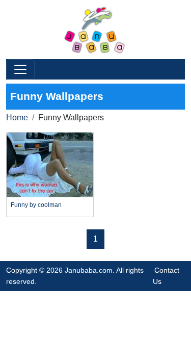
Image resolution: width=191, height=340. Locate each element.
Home (17, 117)
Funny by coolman (36, 204)
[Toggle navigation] (20, 69)
